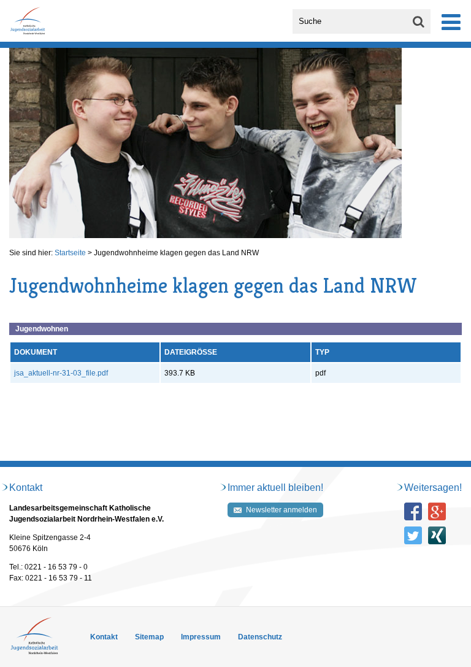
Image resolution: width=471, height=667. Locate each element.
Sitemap (149, 637)
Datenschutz (260, 637)
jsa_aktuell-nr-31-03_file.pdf (61, 373)
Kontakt (104, 637)
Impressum (201, 637)
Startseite (70, 253)
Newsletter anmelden (281, 510)
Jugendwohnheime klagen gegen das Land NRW (176, 253)
